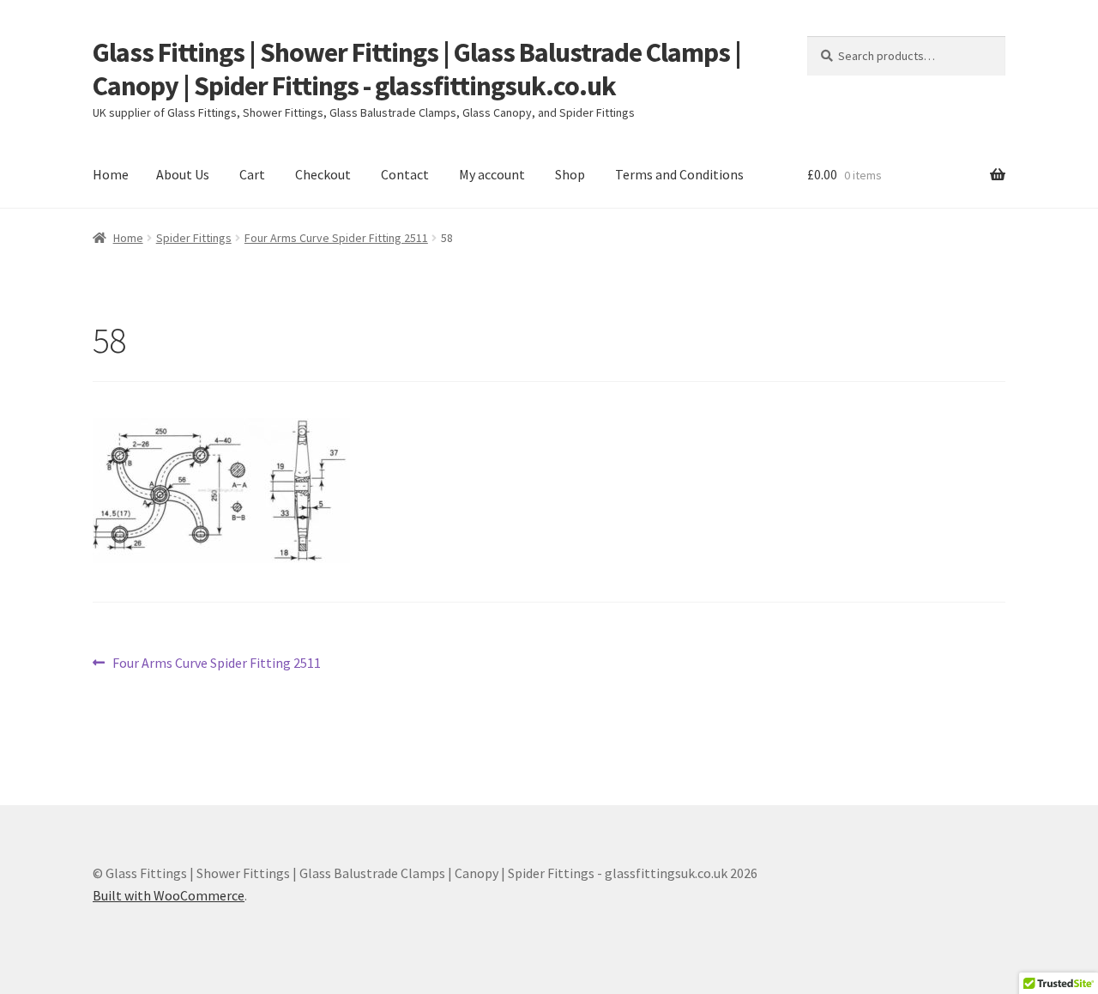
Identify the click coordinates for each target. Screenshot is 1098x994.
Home (111, 174)
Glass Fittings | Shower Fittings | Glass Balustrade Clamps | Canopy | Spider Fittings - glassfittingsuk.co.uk (417, 69)
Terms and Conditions (679, 174)
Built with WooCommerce (168, 895)
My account (492, 174)
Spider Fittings (194, 237)
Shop (570, 174)
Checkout (323, 174)
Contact (405, 174)
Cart (252, 174)
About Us (182, 174)
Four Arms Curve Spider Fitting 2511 (336, 237)
